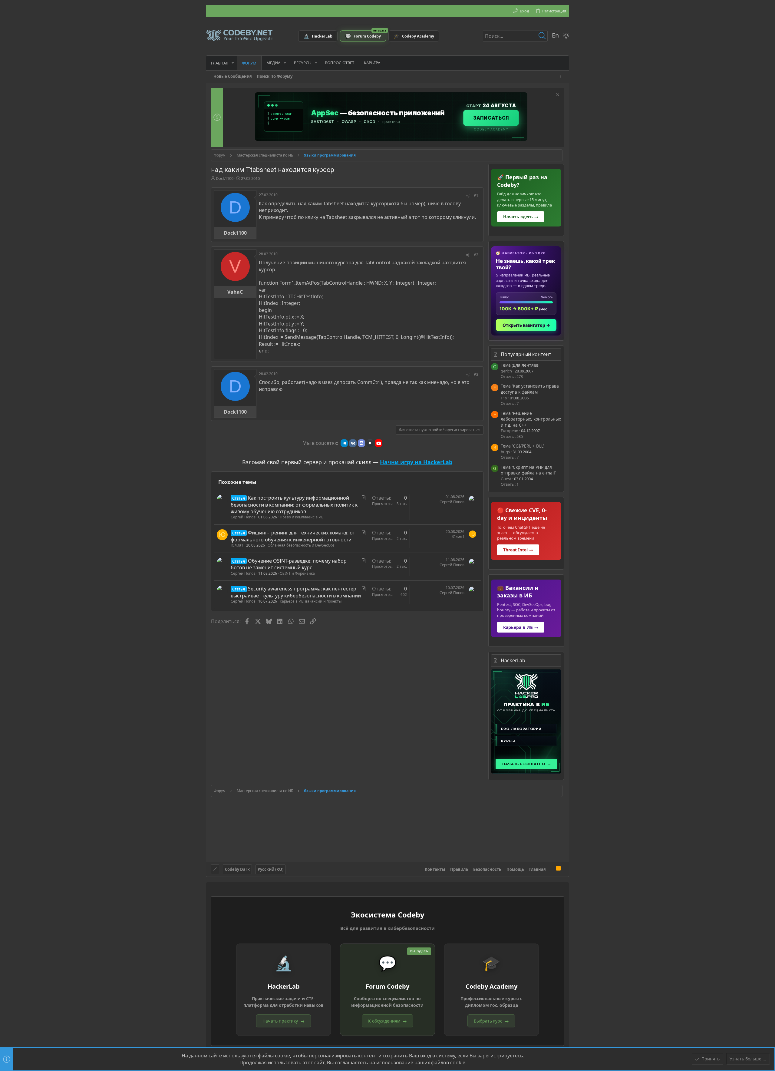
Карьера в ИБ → (520, 627)
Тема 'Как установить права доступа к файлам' (530, 389)
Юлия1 (237, 545)
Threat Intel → (518, 550)
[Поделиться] (468, 196)
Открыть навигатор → (526, 325)
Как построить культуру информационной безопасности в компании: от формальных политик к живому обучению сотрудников (294, 504)
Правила (459, 869)
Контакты (435, 869)
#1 (476, 195)
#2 (476, 254)
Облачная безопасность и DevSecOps (301, 545)
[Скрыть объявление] (556, 95)
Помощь (515, 869)
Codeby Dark (237, 869)
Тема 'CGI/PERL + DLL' (522, 446)
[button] (233, 63)
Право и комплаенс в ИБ (301, 517)
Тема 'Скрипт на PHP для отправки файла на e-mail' (528, 470)
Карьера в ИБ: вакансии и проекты (310, 601)
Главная (537, 869)
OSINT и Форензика (297, 573)
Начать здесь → (520, 217)
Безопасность (487, 869)
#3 (476, 374)
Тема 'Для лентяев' (520, 365)
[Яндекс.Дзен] (370, 443)
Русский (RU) (270, 869)
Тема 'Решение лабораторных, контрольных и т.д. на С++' (531, 419)
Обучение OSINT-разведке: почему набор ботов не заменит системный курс (289, 564)
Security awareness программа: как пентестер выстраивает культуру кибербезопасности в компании (296, 592)
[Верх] (551, 869)
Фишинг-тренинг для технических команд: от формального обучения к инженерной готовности (293, 536)
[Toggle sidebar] (561, 76)
